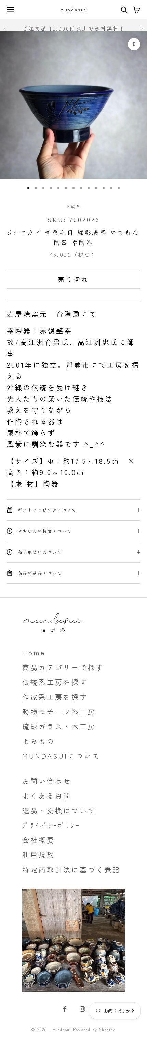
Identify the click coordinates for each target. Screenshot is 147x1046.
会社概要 (38, 840)
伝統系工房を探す (55, 682)
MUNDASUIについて (61, 756)
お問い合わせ (46, 781)
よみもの (38, 741)
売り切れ (73, 279)
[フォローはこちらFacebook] (64, 1009)
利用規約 (38, 855)
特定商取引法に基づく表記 (71, 869)
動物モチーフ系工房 (59, 712)
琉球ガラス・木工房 (59, 726)
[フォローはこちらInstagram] (82, 1009)
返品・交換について (59, 810)
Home (33, 653)
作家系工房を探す (55, 697)
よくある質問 (46, 796)
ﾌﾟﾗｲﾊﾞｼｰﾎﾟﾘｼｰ (51, 825)
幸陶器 (73, 206)
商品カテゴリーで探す (63, 667)
